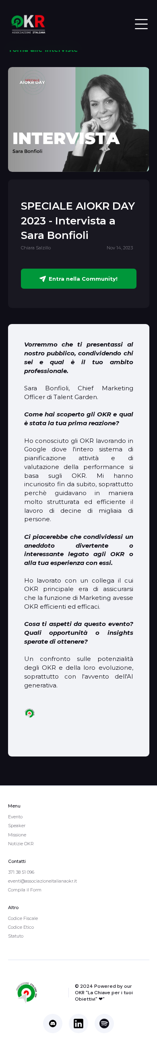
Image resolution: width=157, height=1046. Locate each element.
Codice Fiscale (23, 918)
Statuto (15, 936)
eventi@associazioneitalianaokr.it (42, 881)
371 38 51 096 (21, 872)
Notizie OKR (21, 843)
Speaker (16, 825)
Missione (17, 835)
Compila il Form (24, 890)
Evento (15, 817)
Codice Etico (21, 927)
